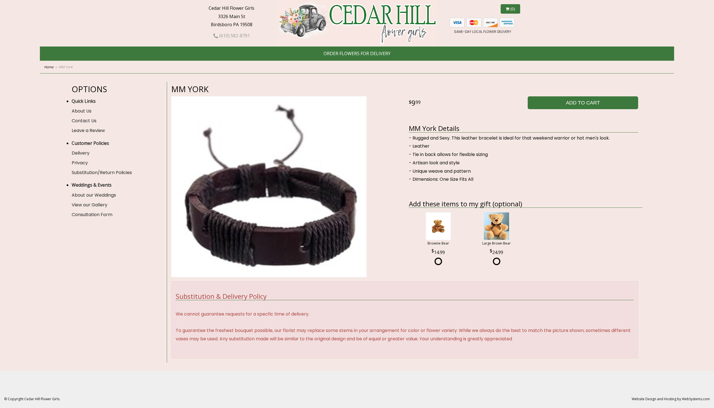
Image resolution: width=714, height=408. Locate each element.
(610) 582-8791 (234, 36)
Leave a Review (88, 130)
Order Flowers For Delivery (357, 53)
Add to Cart (583, 103)
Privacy (80, 163)
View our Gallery (89, 205)
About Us (81, 111)
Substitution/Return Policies (102, 172)
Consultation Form (92, 214)
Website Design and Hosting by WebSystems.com (671, 399)
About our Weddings (94, 195)
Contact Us (84, 121)
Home (49, 67)
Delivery (81, 153)
